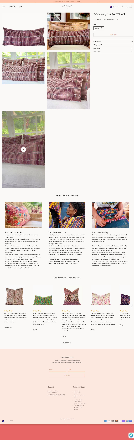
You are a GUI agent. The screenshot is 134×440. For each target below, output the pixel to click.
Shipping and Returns (80, 403)
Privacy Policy (78, 407)
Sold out (113, 35)
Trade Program (78, 399)
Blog (20, 7)
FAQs (75, 397)
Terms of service (79, 405)
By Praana (67, 421)
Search (76, 409)
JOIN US (67, 375)
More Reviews (67, 343)
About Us (12, 7)
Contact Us (77, 393)
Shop (3, 7)
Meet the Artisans (79, 395)
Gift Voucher (78, 401)
